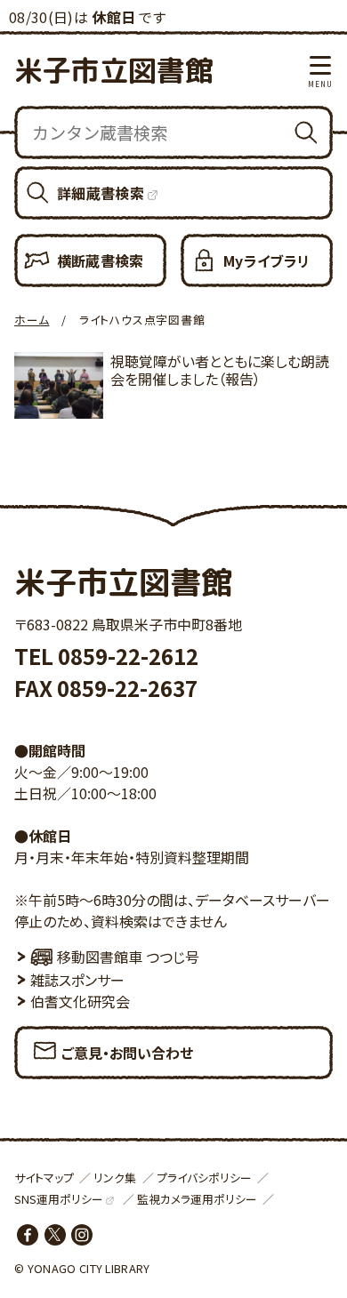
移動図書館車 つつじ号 (128, 956)
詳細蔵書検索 (100, 193)
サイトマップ (44, 1177)
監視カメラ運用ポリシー (197, 1198)
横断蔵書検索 (100, 260)
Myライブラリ (266, 260)
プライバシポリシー (204, 1177)
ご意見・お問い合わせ (127, 1052)
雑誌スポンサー (77, 979)
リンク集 (114, 1177)
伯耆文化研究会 (80, 1001)
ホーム (31, 319)
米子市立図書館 (114, 70)
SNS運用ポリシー (58, 1198)
